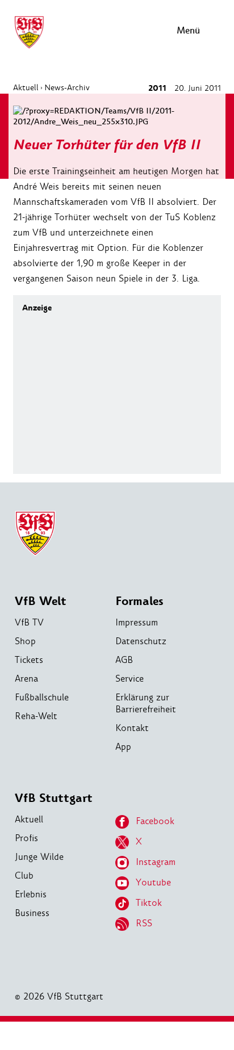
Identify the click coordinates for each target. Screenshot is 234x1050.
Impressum (136, 622)
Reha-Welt (36, 716)
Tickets (29, 660)
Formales (139, 601)
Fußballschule (42, 697)
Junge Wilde (39, 857)
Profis (26, 838)
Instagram (156, 862)
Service (129, 678)
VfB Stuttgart (54, 798)
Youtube (153, 882)
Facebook (155, 821)
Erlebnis (31, 894)
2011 (157, 88)
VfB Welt (40, 601)
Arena (26, 678)
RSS (144, 923)
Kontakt (132, 728)
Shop (25, 641)
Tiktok (149, 903)
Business (32, 913)
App (123, 747)
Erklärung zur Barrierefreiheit (145, 703)
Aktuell (26, 87)
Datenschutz (140, 641)
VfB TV (29, 622)
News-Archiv (67, 87)
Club (24, 875)
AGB (124, 660)
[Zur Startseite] (29, 46)
